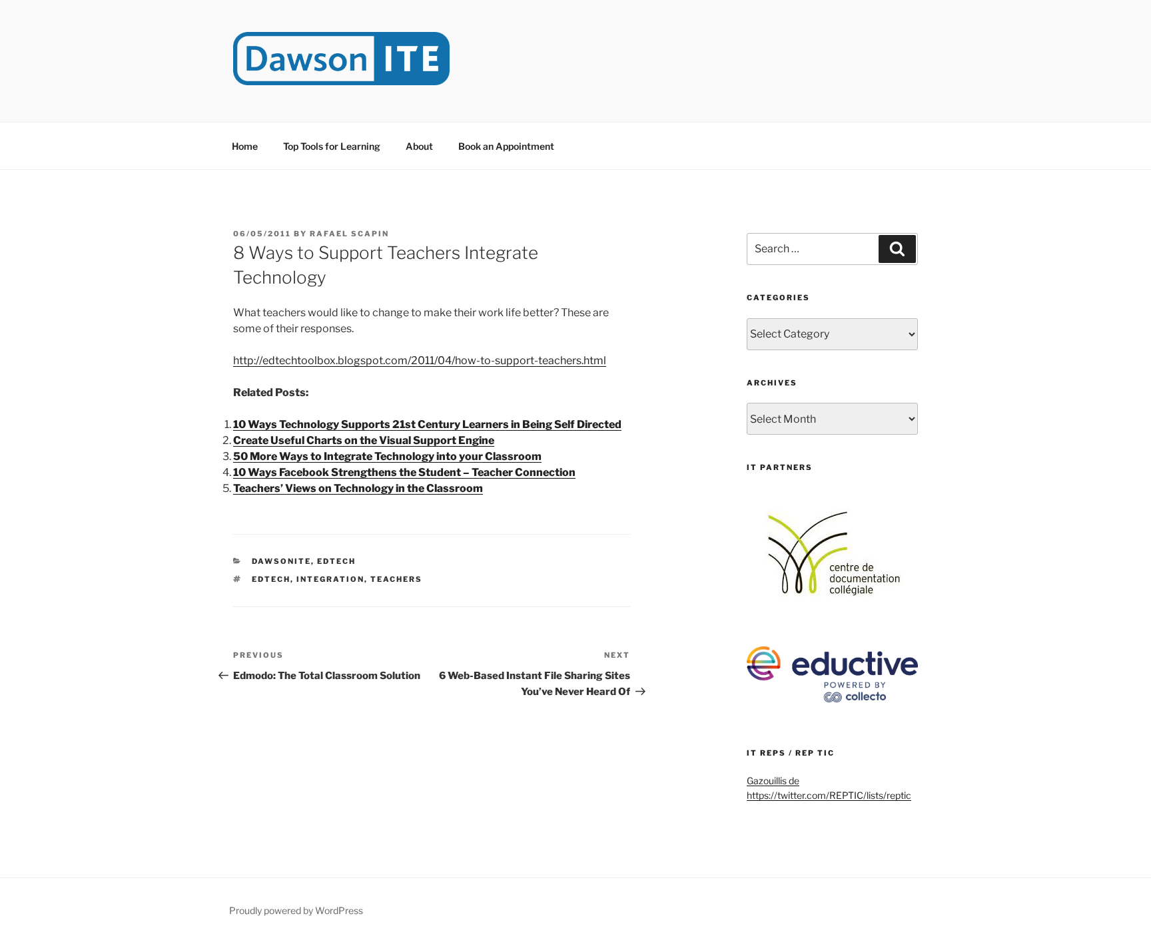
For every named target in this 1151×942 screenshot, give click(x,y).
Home (245, 146)
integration (330, 579)
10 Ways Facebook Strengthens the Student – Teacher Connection (404, 472)
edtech (271, 579)
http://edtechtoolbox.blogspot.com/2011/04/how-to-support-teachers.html (419, 360)
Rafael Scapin (349, 233)
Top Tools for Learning (331, 146)
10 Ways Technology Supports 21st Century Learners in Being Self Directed (427, 424)
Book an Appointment (506, 146)
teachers (396, 579)
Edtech (336, 561)
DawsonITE (281, 561)
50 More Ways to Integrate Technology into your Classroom (387, 456)
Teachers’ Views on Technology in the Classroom (358, 488)
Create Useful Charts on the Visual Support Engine (363, 440)
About (419, 146)
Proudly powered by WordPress (296, 910)
